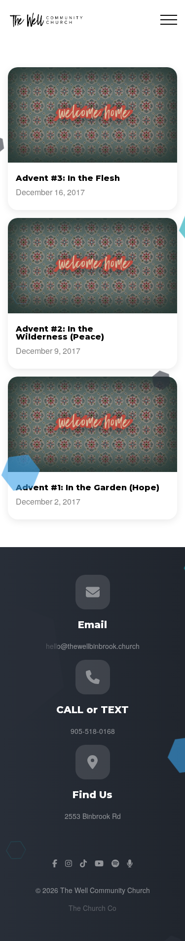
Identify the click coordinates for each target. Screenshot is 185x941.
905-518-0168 (93, 731)
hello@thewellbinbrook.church (93, 646)
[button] (168, 19)
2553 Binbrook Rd (93, 816)
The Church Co (92, 908)
